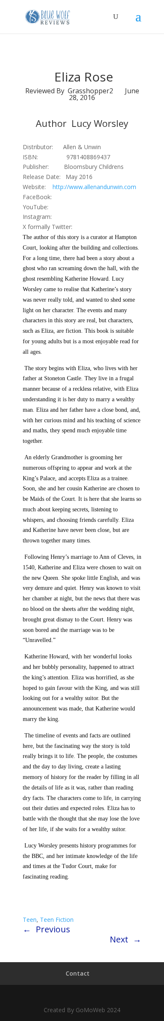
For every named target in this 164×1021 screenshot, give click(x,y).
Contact (78, 973)
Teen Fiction (57, 920)
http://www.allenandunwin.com (94, 187)
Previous (53, 929)
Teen (30, 920)
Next (119, 939)
